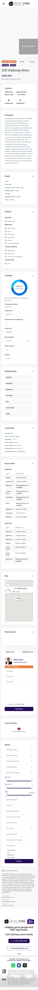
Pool (8, 852)
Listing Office (5, 904)
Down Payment (9, 337)
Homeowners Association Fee (14, 319)
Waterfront (10, 855)
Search (19, 861)
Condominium (11, 850)
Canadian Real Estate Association (26, 875)
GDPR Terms (20, 704)
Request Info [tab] (10, 652)
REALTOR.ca (8, 874)
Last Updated (5, 895)
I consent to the (15, 704)
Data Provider (5, 899)
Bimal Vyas (18, 660)
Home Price (8, 328)
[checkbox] (5, 704)
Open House (10, 857)
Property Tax (8, 310)
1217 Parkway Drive (20, 588)
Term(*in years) (9, 346)
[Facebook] (19, 965)
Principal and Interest (11, 304)
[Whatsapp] (13, 965)
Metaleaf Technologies (23, 960)
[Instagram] (25, 965)
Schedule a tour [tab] (28, 652)
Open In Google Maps (9, 61)
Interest (7, 354)
